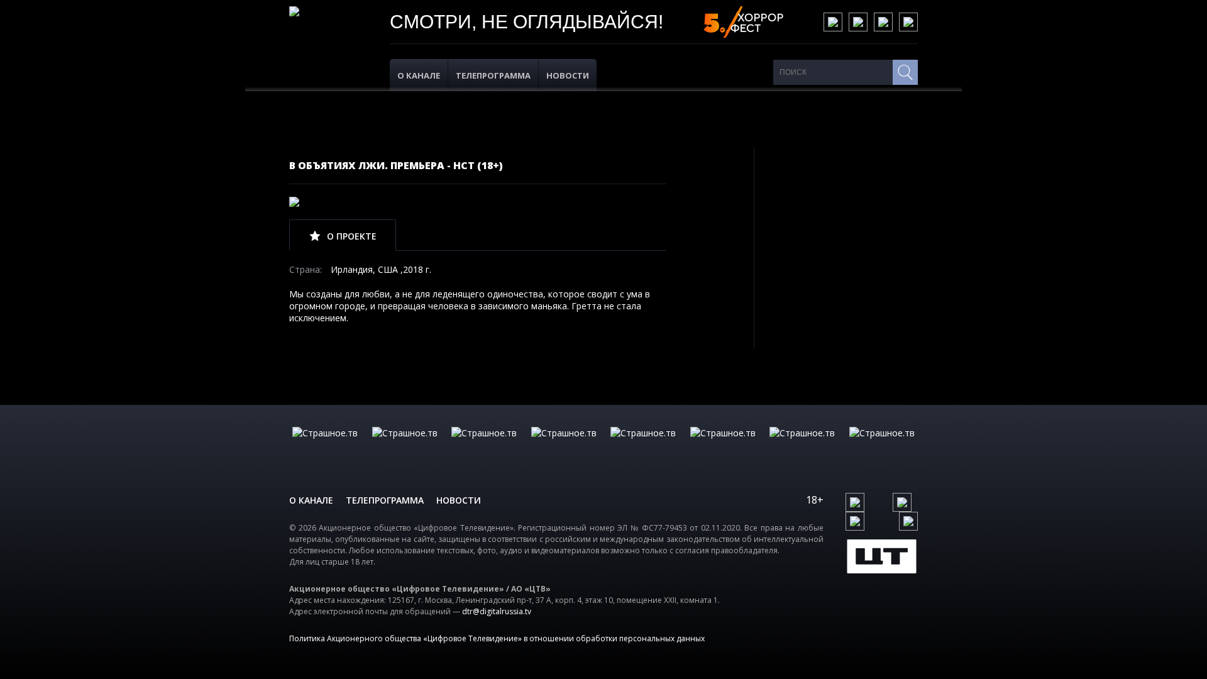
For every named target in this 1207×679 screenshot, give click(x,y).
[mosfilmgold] (564, 446)
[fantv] (484, 446)
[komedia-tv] (643, 446)
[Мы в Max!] (908, 22)
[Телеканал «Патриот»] (882, 446)
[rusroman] (802, 446)
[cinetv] (325, 446)
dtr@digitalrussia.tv (496, 611)
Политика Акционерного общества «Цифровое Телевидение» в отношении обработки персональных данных (497, 638)
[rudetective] (723, 446)
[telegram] (883, 22)
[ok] (858, 22)
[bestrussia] (405, 446)
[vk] (833, 22)
